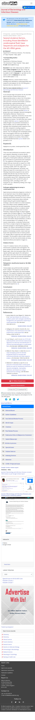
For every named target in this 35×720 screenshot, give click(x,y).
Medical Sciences (7, 652)
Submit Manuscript (11, 439)
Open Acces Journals (6, 668)
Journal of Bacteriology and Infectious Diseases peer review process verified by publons (16, 495)
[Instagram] (23, 702)
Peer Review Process (11, 431)
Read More (7, 564)
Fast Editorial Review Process (14, 419)
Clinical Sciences (7, 639)
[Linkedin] (19, 702)
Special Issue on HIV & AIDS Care (13, 579)
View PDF (12, 389)
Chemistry (6, 634)
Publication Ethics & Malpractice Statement (18, 435)
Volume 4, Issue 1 (8, 582)
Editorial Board (10, 410)
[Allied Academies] (9, 3)
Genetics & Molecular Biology (11, 647)
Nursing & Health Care (9, 657)
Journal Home (7, 406)
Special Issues (9, 447)
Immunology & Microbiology (11, 649)
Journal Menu (6, 403)
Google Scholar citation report (9, 467)
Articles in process (10, 443)
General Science (7, 644)
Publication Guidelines (7, 673)
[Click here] (17, 484)
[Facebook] (11, 702)
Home (2, 665)
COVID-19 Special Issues (12, 464)
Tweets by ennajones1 (7, 627)
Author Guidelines (10, 414)
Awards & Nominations (17, 385)
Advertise (8, 460)
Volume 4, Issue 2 (8, 580)
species (26, 110)
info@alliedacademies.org (12, 695)
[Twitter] (15, 702)
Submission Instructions (7, 670)
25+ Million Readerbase (18, 381)
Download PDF (22, 389)
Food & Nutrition (8, 642)
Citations (8, 427)
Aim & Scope (9, 423)
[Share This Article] (5, 399)
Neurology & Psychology (10, 654)
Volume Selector (10, 451)
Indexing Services (10, 455)
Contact (3, 675)
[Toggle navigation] (31, 3)
